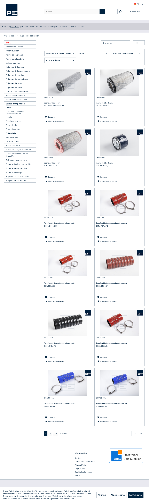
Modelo (82, 53)
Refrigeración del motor (16, 160)
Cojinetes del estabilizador (17, 79)
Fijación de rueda (13, 121)
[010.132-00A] (119, 263)
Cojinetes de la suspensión (18, 71)
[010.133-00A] (67, 323)
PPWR (77, 475)
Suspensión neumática (16, 180)
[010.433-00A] (119, 383)
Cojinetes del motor (14, 83)
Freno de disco (12, 125)
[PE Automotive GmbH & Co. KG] (88, 72)
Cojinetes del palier (14, 87)
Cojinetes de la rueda (15, 67)
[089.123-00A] (67, 82)
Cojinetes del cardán (15, 75)
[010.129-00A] (67, 203)
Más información (67, 498)
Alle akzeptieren (118, 495)
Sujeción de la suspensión (17, 176)
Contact (78, 458)
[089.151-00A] (67, 142)
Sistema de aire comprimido (18, 164)
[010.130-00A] (119, 203)
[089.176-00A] (119, 142)
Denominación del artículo (123, 53)
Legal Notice (79, 468)
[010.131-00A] (67, 263)
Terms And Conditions (84, 461)
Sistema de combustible (16, 168)
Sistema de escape (14, 172)
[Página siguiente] (50, 433)
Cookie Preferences (83, 472)
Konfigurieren (135, 495)
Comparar (51, 117)
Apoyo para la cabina (15, 59)
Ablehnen (102, 495)
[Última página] (55, 433)
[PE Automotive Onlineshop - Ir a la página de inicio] (11, 10)
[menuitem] (74, 11)
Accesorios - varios (14, 46)
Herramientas (12, 137)
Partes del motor (13, 145)
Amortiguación (12, 50)
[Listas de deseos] (120, 11)
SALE (8, 42)
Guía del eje (11, 133)
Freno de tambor (13, 129)
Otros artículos (12, 141)
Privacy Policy (80, 465)
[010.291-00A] (119, 323)
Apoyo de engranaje (14, 54)
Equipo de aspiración (15, 103)
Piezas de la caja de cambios (18, 149)
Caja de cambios (13, 63)
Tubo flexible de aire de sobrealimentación (15, 112)
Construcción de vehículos (18, 91)
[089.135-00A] (119, 82)
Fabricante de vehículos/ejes (58, 53)
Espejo (9, 117)
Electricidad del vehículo (16, 99)
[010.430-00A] (67, 383)
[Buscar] (102, 11)
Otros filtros (54, 60)
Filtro (9, 107)
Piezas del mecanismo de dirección (17, 154)
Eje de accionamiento (15, 95)
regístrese (14, 26)
